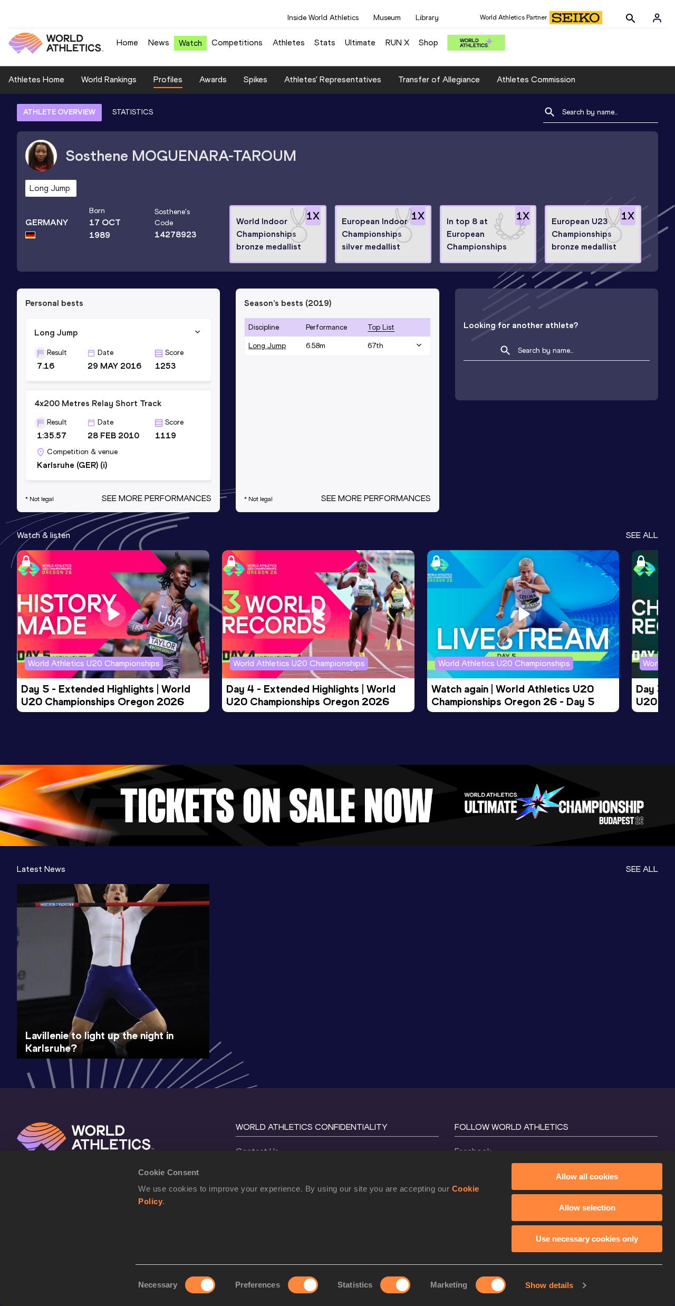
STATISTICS (132, 112)
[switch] (303, 1284)
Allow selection (587, 1207)
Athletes (289, 42)
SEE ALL (642, 535)
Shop (428, 42)
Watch (190, 43)
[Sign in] (657, 18)
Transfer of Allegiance (439, 79)
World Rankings (109, 79)
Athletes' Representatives (332, 79)
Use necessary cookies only (587, 1238)
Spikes (255, 79)
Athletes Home (36, 79)
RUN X (397, 42)
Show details (549, 1285)
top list (381, 327)
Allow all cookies (587, 1176)
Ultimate (360, 42)
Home (127, 42)
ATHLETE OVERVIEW (59, 112)
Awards (213, 79)
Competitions (237, 42)
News (158, 42)
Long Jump (267, 345)
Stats (324, 42)
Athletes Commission (536, 79)
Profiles (167, 79)
